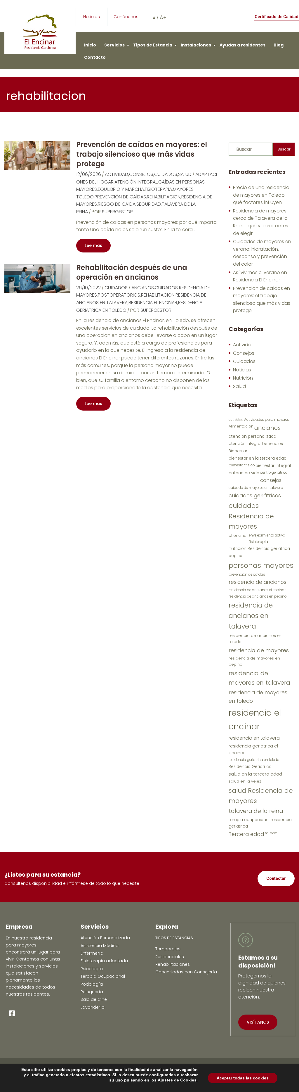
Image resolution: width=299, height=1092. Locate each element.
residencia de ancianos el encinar (257, 590)
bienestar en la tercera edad (257, 458)
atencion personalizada (252, 436)
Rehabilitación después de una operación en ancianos (131, 272)
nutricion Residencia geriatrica (259, 548)
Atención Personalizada (105, 938)
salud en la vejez (245, 781)
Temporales (167, 949)
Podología (92, 984)
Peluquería (92, 992)
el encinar (238, 535)
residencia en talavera (254, 738)
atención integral (135, 182)
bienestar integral (273, 465)
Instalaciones (196, 45)
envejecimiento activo (267, 535)
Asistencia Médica (100, 946)
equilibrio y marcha (121, 189)
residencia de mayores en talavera (259, 678)
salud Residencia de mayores (261, 795)
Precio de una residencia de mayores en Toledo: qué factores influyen (261, 195)
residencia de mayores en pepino (254, 661)
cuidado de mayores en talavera (256, 487)
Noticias (91, 17)
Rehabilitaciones (172, 964)
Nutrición (243, 378)
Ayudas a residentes (242, 45)
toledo (271, 833)
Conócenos (126, 17)
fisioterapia (158, 189)
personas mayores (261, 565)
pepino (235, 555)
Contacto (95, 57)
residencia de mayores (259, 650)
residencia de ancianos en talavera (251, 615)
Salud (185, 174)
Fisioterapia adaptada (104, 961)
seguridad (148, 204)
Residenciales (169, 957)
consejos (270, 480)
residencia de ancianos (257, 582)
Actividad (116, 174)
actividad (236, 419)
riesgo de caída (116, 204)
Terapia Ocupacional (103, 976)
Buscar (284, 149)
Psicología (92, 969)
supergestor (117, 211)
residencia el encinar (152, 302)
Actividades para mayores (266, 419)
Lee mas (93, 245)
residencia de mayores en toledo (258, 697)
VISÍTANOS (258, 1022)
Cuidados (165, 174)
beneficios (272, 444)
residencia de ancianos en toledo (255, 639)
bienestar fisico (242, 465)
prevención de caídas (120, 196)
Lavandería (93, 1007)
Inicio (90, 45)
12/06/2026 (88, 174)
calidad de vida (244, 473)
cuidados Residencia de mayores (251, 516)
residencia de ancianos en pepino (257, 596)
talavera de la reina (256, 811)
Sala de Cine (94, 999)
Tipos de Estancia (152, 45)
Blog (279, 45)
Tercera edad (246, 834)
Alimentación (241, 426)
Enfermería (92, 953)
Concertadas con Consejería (186, 972)
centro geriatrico (273, 472)
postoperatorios (119, 295)
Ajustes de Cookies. (178, 1080)
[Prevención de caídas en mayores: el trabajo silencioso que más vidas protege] (37, 155)
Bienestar (238, 451)
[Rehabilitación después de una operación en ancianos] (37, 278)
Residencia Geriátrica (250, 766)
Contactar (276, 878)
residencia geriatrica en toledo (254, 759)
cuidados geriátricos (255, 495)
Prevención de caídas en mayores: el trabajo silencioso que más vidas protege (141, 154)
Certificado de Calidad (276, 16)
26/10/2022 (88, 287)
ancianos (142, 287)
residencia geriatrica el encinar (253, 749)
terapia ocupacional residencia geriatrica (260, 823)
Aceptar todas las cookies (243, 1078)
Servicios (114, 45)
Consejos (141, 174)
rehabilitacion (163, 196)
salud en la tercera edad (255, 774)
